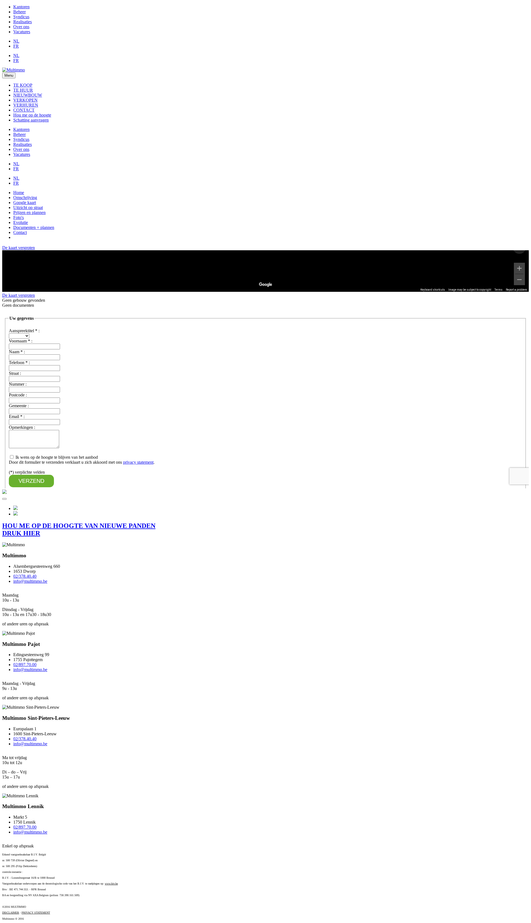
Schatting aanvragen (31, 120)
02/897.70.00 (25, 664)
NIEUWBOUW (27, 95)
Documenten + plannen (33, 227)
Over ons (21, 26)
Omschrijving (25, 197)
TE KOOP (22, 85)
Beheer (19, 11)
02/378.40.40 (25, 576)
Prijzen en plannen (29, 212)
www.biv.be (111, 883)
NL (16, 41)
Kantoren (21, 6)
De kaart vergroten (18, 247)
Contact (20, 232)
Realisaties (22, 21)
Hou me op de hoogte (32, 115)
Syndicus (21, 16)
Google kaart (24, 202)
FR (16, 46)
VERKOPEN (25, 100)
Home (18, 192)
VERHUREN (25, 105)
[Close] (4, 499)
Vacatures (21, 31)
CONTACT (24, 110)
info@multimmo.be (30, 581)
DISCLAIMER (10, 912)
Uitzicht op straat (28, 207)
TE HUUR (23, 90)
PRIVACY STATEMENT (36, 912)
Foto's (18, 217)
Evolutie (20, 222)
